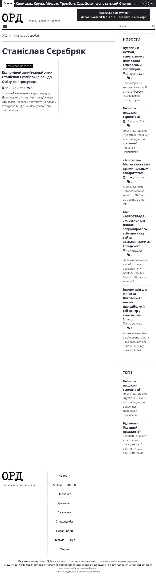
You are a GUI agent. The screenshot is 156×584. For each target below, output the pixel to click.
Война (71, 484)
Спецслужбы (64, 521)
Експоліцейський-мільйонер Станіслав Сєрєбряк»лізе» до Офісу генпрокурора (27, 77)
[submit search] (153, 26)
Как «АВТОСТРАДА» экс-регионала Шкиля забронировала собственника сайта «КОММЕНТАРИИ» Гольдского (137, 229)
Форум (64, 549)
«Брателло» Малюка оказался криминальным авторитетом (136, 166)
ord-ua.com (92, 568)
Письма (59, 540)
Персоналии (64, 531)
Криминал (64, 503)
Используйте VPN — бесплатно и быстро (113, 15)
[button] (5, 26)
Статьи (58, 484)
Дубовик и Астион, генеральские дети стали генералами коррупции (133, 58)
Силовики (64, 512)
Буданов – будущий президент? (132, 427)
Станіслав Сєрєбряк (19, 66)
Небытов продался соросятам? (131, 112)
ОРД (4, 35)
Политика (64, 494)
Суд (72, 540)
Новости (64, 475)
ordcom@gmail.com (89, 571)
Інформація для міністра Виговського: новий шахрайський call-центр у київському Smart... (135, 304)
